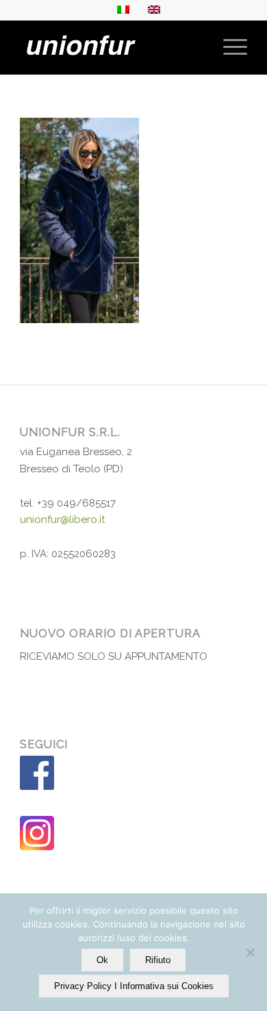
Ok (102, 960)
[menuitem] (228, 47)
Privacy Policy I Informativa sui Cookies (134, 986)
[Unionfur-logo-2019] (110, 47)
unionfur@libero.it (62, 519)
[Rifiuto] (250, 952)
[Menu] (228, 47)
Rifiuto (157, 960)
